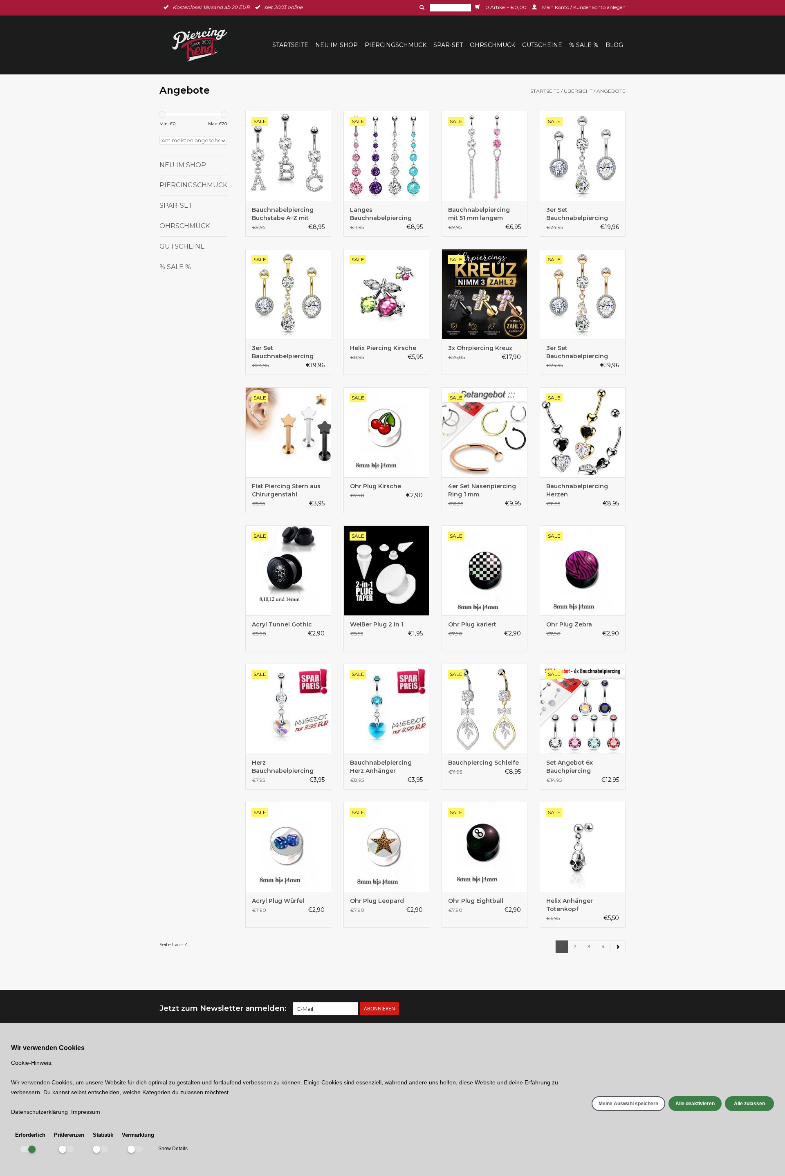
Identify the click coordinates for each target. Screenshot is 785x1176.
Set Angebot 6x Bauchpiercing (569, 766)
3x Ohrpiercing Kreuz (480, 348)
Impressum (85, 1112)
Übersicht (578, 91)
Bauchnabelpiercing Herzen (577, 490)
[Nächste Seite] (617, 946)
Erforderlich (30, 1135)
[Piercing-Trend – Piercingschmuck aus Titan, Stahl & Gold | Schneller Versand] (204, 45)
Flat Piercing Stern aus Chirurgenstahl (286, 490)
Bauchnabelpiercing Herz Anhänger (381, 766)
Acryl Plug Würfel (278, 900)
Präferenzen (69, 1135)
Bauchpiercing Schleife (483, 762)
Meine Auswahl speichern (628, 1103)
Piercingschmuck (395, 45)
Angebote (611, 91)
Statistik (103, 1135)
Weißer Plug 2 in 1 (377, 624)
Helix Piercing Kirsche (383, 348)
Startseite (290, 45)
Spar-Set (448, 45)
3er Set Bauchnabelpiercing (577, 214)
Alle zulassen (749, 1103)
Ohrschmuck (492, 45)
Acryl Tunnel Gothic (282, 624)
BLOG (614, 45)
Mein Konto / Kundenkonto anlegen (583, 7)
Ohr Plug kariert (472, 624)
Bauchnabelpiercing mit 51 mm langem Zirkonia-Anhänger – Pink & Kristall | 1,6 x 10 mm (481, 214)
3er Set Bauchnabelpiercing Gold (283, 352)
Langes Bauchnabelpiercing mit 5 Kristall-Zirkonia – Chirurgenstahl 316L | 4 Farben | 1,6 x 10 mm (384, 214)
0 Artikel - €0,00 (506, 7)
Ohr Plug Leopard (377, 900)
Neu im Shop (336, 45)
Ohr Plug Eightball (475, 900)
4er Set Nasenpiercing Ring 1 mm (482, 490)
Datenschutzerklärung (39, 1112)
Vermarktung (138, 1135)
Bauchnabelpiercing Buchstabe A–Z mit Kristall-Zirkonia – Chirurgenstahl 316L (283, 214)
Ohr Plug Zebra (569, 624)
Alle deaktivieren (695, 1103)
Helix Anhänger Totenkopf (569, 905)
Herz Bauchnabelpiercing (283, 766)
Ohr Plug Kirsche (375, 486)
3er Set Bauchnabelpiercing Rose (577, 352)
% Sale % (584, 45)
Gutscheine (542, 45)
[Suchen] (421, 7)
